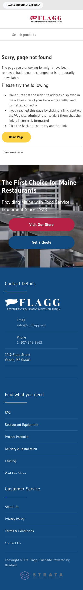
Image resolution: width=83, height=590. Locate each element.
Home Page (16, 137)
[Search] (6, 34)
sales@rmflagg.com (31, 325)
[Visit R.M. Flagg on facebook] (7, 372)
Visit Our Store (41, 224)
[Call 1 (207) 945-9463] (77, 5)
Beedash (11, 565)
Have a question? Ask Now (23, 5)
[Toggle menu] (6, 19)
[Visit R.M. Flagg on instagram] (16, 372)
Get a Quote (41, 242)
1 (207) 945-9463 (29, 342)
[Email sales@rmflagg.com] (68, 5)
